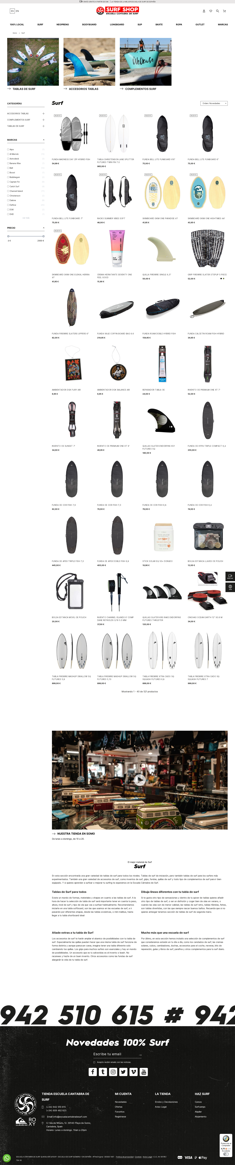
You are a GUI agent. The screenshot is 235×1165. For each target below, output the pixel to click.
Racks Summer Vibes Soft (111, 218)
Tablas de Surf (15, 126)
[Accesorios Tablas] (89, 62)
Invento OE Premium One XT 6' (113, 446)
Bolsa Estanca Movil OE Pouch (69, 617)
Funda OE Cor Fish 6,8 (154, 505)
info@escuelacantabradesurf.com (70, 1116)
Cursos (198, 1102)
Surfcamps (200, 1106)
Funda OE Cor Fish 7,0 (109, 505)
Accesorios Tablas (18, 113)
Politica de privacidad (125, 1157)
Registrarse (120, 1116)
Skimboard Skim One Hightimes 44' (206, 218)
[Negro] (221, 278)
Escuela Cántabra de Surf (145, 882)
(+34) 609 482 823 (56, 1110)
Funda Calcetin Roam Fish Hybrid (206, 333)
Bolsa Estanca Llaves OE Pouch (205, 561)
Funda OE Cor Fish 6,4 (200, 505)
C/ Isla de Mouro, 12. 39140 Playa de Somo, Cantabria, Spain (68, 1125)
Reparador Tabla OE (154, 390)
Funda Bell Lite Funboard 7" (67, 218)
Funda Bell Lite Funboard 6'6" (159, 159)
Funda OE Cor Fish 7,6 (64, 505)
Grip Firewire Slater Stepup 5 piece (207, 274)
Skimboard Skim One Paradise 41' (160, 218)
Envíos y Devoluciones (166, 1102)
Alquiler (198, 1111)
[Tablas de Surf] (33, 62)
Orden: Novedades (211, 103)
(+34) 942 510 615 (56, 1107)
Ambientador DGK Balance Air (113, 390)
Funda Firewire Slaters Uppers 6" (70, 333)
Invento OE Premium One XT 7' (204, 390)
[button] (7, 1158)
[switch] (226, 1154)
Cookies (138, 1157)
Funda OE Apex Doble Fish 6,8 (113, 561)
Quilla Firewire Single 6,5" (157, 274)
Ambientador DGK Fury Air (66, 390)
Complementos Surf (18, 119)
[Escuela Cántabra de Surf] (117, 11)
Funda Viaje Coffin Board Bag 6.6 (115, 333)
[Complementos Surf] (145, 62)
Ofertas (118, 1106)
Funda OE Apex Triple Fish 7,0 (68, 561)
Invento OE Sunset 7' (63, 446)
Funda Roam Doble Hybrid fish (159, 333)
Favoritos (119, 1111)
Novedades (121, 1102)
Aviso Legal (160, 1106)
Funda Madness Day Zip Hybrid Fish (71, 159)
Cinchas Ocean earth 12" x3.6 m (205, 617)
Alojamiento (200, 1116)
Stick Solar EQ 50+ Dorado (158, 561)
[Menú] (230, 1135)
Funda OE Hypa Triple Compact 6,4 (207, 446)
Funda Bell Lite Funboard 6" (203, 159)
